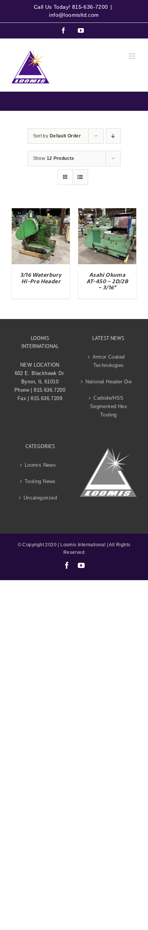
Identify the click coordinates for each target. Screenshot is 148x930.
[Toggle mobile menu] (133, 56)
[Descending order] (113, 136)
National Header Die (108, 381)
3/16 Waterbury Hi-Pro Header (41, 278)
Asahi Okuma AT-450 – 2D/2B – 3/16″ (107, 281)
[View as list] (80, 177)
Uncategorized (40, 498)
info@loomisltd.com (74, 15)
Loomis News (40, 465)
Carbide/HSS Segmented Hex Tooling (108, 406)
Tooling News (40, 481)
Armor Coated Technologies (109, 361)
